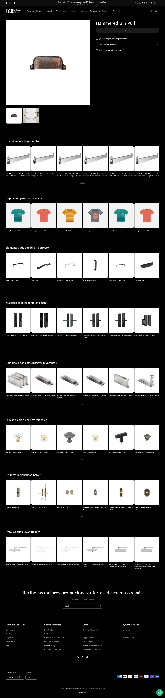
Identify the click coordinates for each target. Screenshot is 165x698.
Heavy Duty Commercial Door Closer (93, 565)
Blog (7, 646)
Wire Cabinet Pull (12, 280)
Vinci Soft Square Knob (39, 452)
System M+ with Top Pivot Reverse (121, 395)
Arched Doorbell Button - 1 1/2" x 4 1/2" (121, 508)
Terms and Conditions (91, 630)
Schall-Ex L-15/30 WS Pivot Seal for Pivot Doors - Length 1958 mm (69, 175)
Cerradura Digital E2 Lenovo (67, 335)
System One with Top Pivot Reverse (66, 396)
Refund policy (88, 642)
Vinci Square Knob (89, 452)
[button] (49, 11)
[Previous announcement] (52, 3)
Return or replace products (54, 638)
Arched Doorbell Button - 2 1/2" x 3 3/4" (146, 508)
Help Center (48, 630)
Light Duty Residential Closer (41, 564)
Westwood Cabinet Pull (117, 280)
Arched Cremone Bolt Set (40, 508)
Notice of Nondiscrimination (93, 646)
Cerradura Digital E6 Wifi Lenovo (120, 335)
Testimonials (10, 642)
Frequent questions (51, 642)
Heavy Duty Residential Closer (68, 564)
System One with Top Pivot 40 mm (146, 395)
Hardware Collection (75, 688)
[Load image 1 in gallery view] (14, 116)
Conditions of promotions (92, 650)
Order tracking (49, 646)
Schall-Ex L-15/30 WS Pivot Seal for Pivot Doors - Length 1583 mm (146, 175)
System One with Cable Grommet (94, 395)
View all (82, 182)
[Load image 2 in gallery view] (31, 116)
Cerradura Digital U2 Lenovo (144, 335)
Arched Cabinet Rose (13, 508)
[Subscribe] (100, 606)
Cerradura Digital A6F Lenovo (42, 335)
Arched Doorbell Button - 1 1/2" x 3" (95, 508)
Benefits (9, 634)
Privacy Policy (88, 634)
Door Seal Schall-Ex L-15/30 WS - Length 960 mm (43, 175)
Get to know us (11, 630)
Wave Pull (34, 280)
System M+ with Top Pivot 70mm (17, 395)
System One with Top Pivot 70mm (43, 395)
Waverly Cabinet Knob (65, 452)
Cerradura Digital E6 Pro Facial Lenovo (94, 336)
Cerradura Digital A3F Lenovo (16, 335)
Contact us (48, 634)
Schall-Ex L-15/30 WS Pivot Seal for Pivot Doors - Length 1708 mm (121, 175)
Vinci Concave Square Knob (144, 452)
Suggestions (10, 638)
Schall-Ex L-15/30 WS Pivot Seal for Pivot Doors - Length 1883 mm (95, 175)
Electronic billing (128, 638)
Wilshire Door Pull (89, 280)
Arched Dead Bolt (63, 508)
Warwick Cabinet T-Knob (117, 452)
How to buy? (126, 630)
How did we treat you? (53, 650)
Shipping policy (88, 638)
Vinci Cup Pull (139, 280)
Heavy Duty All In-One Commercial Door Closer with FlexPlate (144, 566)
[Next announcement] (112, 3)
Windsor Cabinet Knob (14, 452)
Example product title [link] (13, 231)
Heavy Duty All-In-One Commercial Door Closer (117, 565)
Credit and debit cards (130, 634)
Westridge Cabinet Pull (65, 280)
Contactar (128, 30)
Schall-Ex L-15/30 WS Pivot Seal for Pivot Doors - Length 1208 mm (18, 175)
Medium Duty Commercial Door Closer (17, 565)
